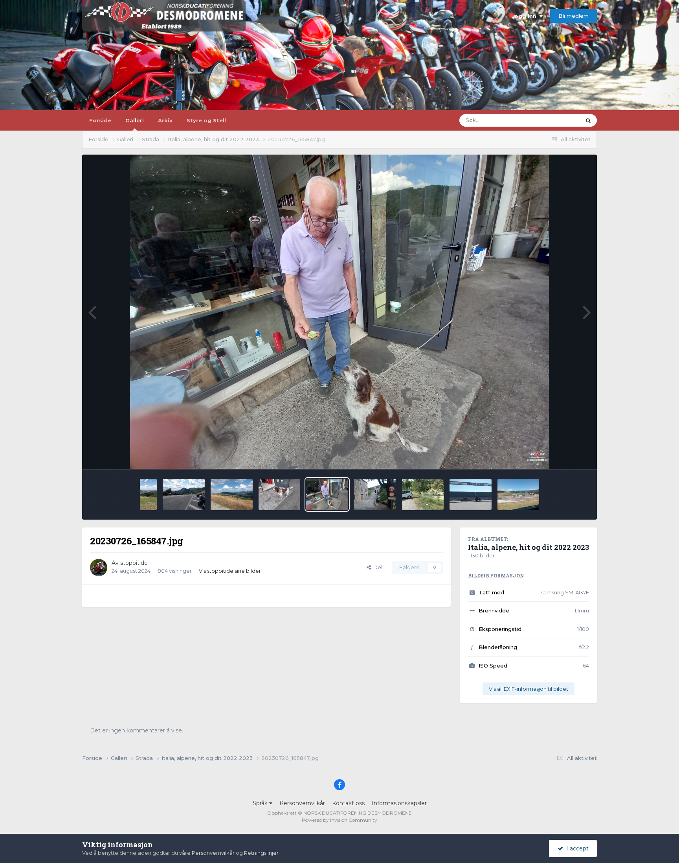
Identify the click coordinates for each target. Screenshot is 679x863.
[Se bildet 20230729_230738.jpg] (148, 494)
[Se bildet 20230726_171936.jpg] (423, 494)
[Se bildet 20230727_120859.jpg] (518, 494)
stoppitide (134, 562)
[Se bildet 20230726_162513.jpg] (232, 494)
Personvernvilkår (302, 803)
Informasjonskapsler (399, 803)
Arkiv (165, 120)
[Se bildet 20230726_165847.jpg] (327, 494)
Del (376, 567)
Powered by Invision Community (339, 820)
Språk (261, 803)
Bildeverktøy (563, 455)
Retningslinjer (261, 853)
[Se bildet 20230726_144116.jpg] (184, 494)
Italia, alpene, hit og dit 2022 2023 (528, 547)
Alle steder (557, 120)
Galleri (134, 120)
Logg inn (525, 16)
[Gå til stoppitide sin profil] (98, 567)
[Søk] (588, 120)
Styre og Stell (206, 120)
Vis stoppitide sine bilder (230, 571)
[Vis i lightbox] (339, 312)
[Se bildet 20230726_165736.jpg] (280, 494)
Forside (100, 120)
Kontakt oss (348, 803)
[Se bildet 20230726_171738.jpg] (375, 494)
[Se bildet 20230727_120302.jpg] (471, 494)
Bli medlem (573, 16)
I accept (576, 848)
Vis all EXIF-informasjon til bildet (528, 689)
